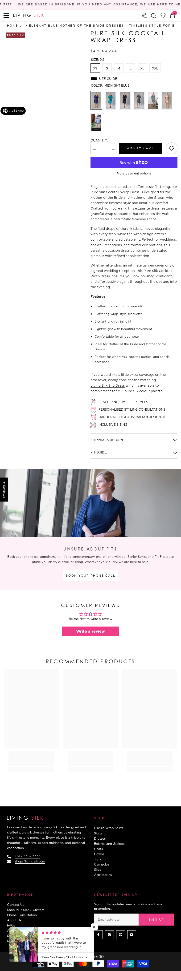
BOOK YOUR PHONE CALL (90, 576)
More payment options (134, 173)
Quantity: (99, 140)
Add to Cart (140, 148)
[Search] (153, 15)
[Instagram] (109, 934)
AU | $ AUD (16, 111)
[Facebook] (98, 934)
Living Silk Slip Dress (107, 385)
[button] (94, 927)
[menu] (6, 15)
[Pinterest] (120, 934)
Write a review (90, 631)
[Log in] (144, 15)
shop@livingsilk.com (30, 861)
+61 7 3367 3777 (27, 856)
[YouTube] (131, 934)
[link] (171, 148)
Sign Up (156, 920)
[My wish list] (163, 15)
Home (12, 26)
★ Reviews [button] (4, 489)
